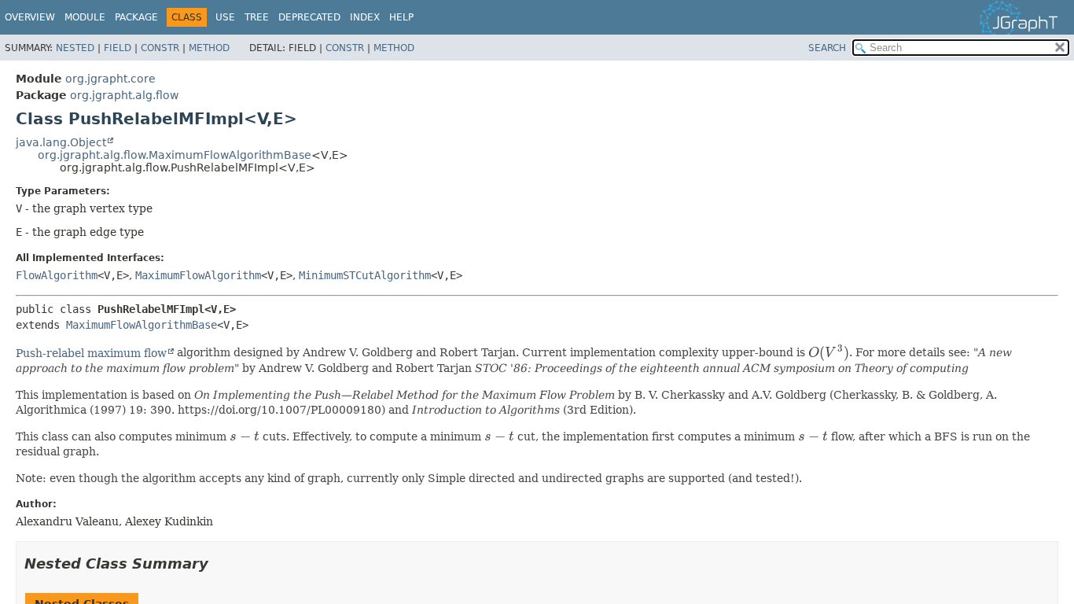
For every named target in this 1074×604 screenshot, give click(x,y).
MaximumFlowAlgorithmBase (141, 325)
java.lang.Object (61, 142)
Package (136, 17)
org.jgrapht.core (110, 78)
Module (84, 17)
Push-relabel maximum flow (91, 353)
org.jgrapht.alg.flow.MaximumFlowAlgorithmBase (174, 155)
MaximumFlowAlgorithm (198, 275)
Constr (160, 47)
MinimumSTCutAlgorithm (365, 275)
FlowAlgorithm (56, 275)
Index (365, 17)
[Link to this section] (219, 563)
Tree (257, 17)
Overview (30, 17)
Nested (75, 47)
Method (209, 47)
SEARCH (827, 47)
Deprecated (309, 17)
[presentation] (828, 353)
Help (401, 17)
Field (117, 47)
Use (225, 17)
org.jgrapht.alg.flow (124, 95)
